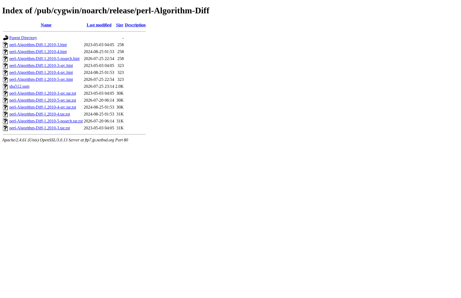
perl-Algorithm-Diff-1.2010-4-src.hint (41, 72)
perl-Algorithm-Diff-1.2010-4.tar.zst (39, 114)
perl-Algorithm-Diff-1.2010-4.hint (38, 51)
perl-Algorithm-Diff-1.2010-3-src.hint (41, 65)
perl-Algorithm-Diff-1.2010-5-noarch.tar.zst (46, 121)
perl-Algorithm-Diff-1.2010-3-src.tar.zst (42, 93)
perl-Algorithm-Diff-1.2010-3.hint (38, 44)
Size (119, 25)
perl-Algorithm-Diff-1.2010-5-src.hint (41, 79)
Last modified (99, 25)
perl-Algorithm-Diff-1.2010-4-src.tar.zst (42, 107)
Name (46, 25)
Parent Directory (23, 37)
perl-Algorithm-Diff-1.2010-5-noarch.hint (44, 58)
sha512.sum (19, 86)
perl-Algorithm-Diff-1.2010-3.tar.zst (39, 128)
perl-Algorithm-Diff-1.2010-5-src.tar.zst (42, 100)
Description (135, 25)
